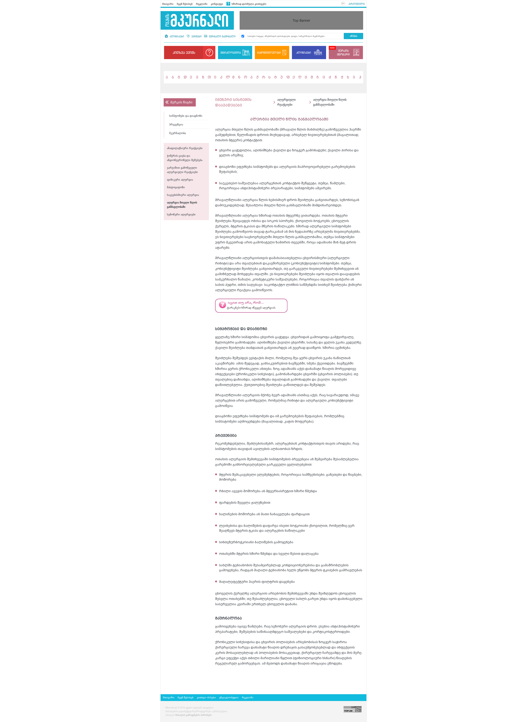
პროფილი (357, 4)
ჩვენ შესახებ (185, 4)
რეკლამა (202, 4)
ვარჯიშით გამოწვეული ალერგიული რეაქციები (182, 170)
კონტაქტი (217, 4)
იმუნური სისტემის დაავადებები (233, 102)
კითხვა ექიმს (184, 52)
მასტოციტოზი (176, 187)
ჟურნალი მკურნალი (222, 36)
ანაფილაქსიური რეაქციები (185, 148)
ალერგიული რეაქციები (286, 102)
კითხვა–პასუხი (206, 697)
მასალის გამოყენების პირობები (193, 715)
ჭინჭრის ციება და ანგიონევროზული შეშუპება (184, 158)
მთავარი (168, 4)
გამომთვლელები (269, 52)
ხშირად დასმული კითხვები (248, 4)
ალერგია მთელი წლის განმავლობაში (182, 204)
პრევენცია (176, 124)
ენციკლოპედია (230, 52)
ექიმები (196, 36)
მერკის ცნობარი (343, 52)
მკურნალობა (177, 133)
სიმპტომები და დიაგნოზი (185, 116)
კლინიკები (177, 36)
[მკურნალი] (197, 20)
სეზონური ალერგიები (181, 214)
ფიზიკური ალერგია (180, 180)
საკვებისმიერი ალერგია (183, 195)
